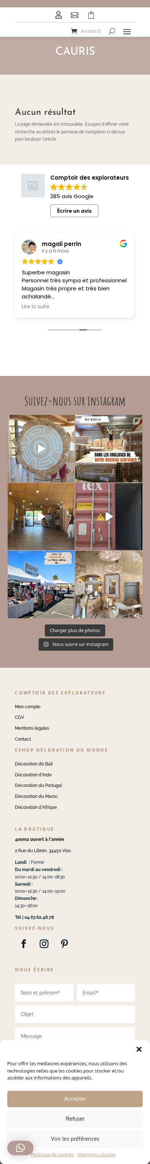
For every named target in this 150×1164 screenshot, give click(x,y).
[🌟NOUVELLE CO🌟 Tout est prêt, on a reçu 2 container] (41, 448)
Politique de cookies (52, 1154)
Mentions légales (32, 728)
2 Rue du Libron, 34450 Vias (43, 850)
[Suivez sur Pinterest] (64, 944)
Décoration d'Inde (33, 774)
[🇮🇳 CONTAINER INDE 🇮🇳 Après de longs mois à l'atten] (108, 448)
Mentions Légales (97, 1154)
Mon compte (27, 706)
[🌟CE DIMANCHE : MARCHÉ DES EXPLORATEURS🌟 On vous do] (41, 584)
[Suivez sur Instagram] (44, 944)
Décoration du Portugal (38, 785)
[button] (139, 1049)
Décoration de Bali (34, 764)
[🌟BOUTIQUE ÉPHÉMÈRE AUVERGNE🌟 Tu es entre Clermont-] (41, 516)
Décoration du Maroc (36, 796)
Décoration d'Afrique (36, 807)
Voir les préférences (75, 1138)
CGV (19, 717)
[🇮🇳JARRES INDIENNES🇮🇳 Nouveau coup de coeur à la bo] (108, 516)
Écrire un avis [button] (74, 211)
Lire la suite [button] (36, 306)
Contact (23, 739)
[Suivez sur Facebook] (23, 944)
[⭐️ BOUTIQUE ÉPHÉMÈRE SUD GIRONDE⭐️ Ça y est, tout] (108, 584)
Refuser (75, 1118)
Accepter (75, 1098)
